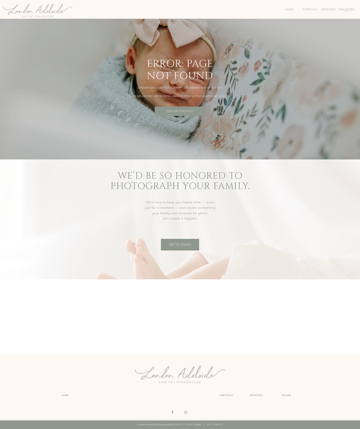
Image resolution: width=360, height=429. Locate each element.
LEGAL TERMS (193, 424)
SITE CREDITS (215, 424)
